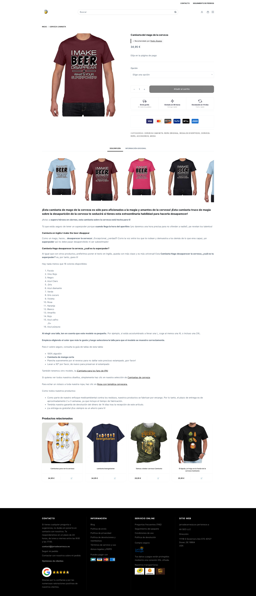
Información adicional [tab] (135, 148)
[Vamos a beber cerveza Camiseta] (149, 443)
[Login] (202, 12)
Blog (93, 524)
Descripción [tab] (115, 148)
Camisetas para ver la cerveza (62, 469)
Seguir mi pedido (50, 551)
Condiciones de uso (144, 533)
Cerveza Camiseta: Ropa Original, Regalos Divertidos (172, 133)
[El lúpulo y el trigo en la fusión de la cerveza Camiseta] (192, 443)
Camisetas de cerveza (139, 377)
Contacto (185, 3)
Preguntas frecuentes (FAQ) (148, 524)
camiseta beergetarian (106, 469)
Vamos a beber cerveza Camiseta (149, 469)
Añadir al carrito (182, 89)
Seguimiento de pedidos (203, 3)
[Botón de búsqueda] (175, 12)
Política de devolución (145, 537)
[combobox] (126, 12)
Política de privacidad (101, 533)
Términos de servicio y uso (103, 545)
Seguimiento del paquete (147, 529)
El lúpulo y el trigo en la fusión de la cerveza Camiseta (192, 470)
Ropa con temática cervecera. (112, 384)
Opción (134, 68)
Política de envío (98, 529)
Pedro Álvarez (156, 41)
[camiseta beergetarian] (105, 443)
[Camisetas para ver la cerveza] (62, 443)
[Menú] (213, 12)
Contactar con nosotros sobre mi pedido (61, 555)
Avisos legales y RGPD (101, 549)
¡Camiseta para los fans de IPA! (92, 370)
